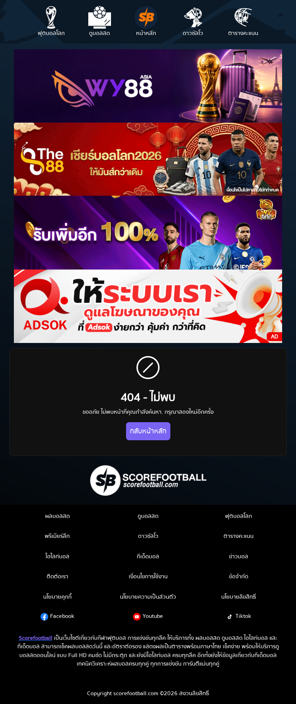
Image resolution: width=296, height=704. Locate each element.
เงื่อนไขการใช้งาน (148, 576)
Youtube (153, 616)
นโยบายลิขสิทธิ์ (238, 596)
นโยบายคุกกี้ (57, 596)
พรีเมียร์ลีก (57, 536)
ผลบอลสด (57, 516)
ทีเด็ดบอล (148, 556)
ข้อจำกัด (238, 576)
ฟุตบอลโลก (238, 516)
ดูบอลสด (148, 516)
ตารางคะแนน (239, 536)
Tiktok (243, 616)
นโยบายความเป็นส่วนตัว (148, 596)
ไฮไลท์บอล (57, 556)
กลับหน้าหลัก (148, 431)
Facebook (62, 616)
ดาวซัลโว (148, 536)
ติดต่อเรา (57, 576)
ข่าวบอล (238, 556)
